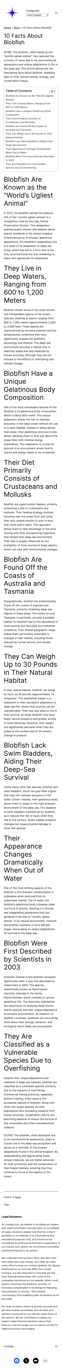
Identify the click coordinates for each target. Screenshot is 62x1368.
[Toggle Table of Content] (51, 91)
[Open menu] (56, 13)
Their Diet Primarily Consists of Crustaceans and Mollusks (23, 120)
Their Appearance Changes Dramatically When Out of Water (28, 151)
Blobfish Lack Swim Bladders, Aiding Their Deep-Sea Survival (29, 143)
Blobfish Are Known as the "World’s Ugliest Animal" (30, 97)
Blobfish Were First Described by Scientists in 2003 (30, 158)
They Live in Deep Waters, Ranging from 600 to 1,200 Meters (28, 105)
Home (7, 27)
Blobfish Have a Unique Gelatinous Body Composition (28, 113)
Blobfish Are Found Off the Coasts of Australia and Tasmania (26, 128)
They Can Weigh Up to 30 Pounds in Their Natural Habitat (29, 135)
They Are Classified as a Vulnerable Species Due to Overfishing (25, 166)
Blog (17, 27)
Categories (32, 10)
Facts (18, 1197)
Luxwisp (9, 1346)
